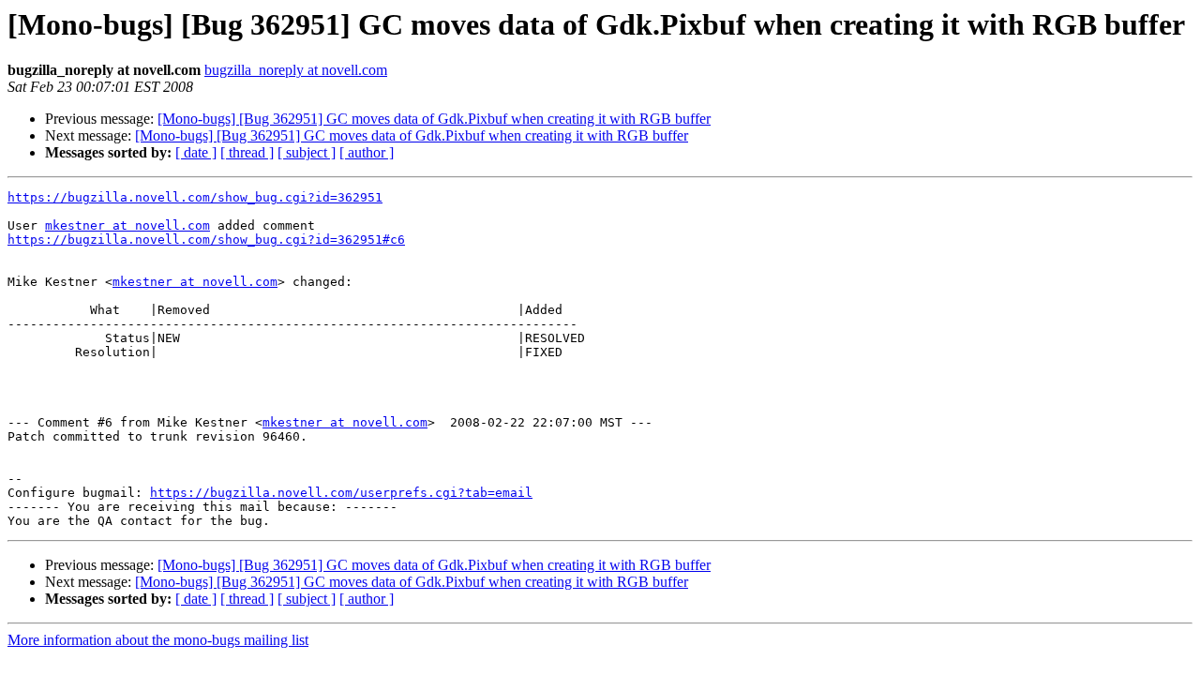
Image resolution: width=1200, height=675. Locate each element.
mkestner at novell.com (127, 225)
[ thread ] (247, 152)
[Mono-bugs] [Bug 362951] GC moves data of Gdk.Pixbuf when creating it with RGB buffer (434, 119)
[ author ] (366, 152)
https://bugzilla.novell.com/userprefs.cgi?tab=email (341, 493)
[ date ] (196, 152)
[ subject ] (307, 152)
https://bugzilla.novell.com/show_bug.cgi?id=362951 (195, 197)
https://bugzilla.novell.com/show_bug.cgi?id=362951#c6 (206, 239)
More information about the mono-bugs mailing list (158, 640)
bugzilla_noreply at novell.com (295, 70)
